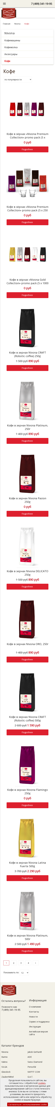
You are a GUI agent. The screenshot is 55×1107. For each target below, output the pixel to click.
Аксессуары (10, 54)
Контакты (34, 1011)
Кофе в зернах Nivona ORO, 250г (27, 644)
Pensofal (32, 1066)
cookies (41, 1083)
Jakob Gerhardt (35, 1052)
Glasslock (5, 1071)
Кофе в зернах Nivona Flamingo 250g (27, 791)
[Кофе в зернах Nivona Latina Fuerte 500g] (27, 838)
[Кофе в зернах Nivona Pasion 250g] (27, 474)
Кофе (7, 61)
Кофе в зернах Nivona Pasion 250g (27, 500)
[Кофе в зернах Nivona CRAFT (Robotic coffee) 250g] (27, 328)
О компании (35, 1006)
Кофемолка (10, 47)
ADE (30, 1056)
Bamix (4, 1056)
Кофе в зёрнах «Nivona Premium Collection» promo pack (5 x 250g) (27, 137)
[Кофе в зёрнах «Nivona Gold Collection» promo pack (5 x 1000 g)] (27, 255)
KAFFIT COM (34, 1071)
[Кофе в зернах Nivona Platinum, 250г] (27, 401)
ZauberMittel (7, 1076)
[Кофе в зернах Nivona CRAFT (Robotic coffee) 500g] (27, 693)
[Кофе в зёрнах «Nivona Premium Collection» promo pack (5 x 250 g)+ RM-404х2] (27, 183)
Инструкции (35, 1026)
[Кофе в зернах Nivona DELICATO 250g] (27, 547)
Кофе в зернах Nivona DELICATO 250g (27, 572)
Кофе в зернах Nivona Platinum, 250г (27, 427)
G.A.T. (30, 1076)
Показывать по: (11, 972)
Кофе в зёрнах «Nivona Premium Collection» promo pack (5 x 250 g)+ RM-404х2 (27, 210)
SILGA (4, 1066)
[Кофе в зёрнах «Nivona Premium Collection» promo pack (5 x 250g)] (27, 110)
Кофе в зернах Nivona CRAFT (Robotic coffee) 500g (27, 718)
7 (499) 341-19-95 (41, 3)
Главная (6, 24)
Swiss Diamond (35, 1061)
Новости (33, 1016)
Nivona (17, 24)
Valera (4, 1061)
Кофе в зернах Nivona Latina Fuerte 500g (27, 864)
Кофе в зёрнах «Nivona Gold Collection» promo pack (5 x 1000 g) (27, 283)
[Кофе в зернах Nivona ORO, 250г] (27, 620)
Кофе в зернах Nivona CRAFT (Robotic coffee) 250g (27, 354)
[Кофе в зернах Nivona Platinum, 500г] (27, 911)
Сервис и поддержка (39, 1021)
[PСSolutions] (8, 18)
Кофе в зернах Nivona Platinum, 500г (27, 937)
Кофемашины (12, 40)
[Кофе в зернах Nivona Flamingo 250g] (27, 766)
